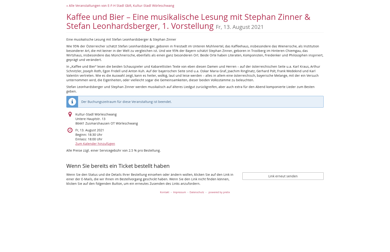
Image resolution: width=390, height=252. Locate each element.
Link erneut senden (283, 176)
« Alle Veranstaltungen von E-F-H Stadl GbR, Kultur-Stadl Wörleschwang (120, 5)
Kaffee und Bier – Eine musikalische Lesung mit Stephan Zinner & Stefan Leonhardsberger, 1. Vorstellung (188, 21)
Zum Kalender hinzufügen (95, 143)
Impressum (179, 192)
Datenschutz (197, 192)
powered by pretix (219, 192)
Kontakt (164, 192)
